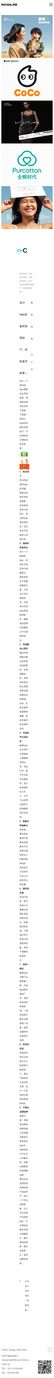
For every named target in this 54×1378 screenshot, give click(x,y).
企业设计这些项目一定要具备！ (27, 1295)
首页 (30, 273)
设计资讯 (23, 277)
